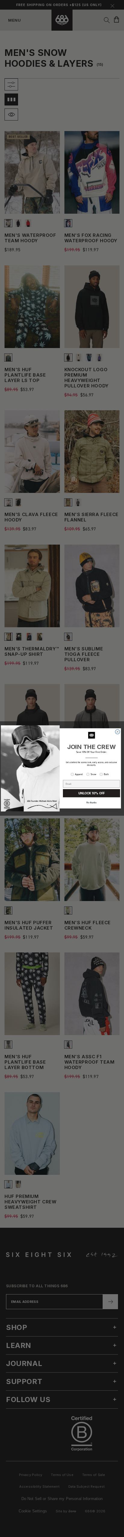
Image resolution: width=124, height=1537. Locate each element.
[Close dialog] (117, 732)
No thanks (91, 802)
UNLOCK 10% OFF (91, 793)
